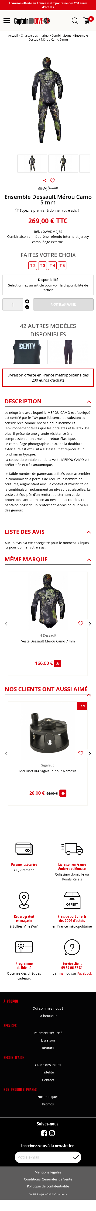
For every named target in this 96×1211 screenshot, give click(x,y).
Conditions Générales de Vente (48, 1179)
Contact (48, 1080)
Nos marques (48, 1096)
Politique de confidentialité (48, 1186)
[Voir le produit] (57, 663)
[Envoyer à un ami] (44, 180)
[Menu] (6, 20)
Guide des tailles (48, 1065)
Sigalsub (48, 765)
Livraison (48, 1040)
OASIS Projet (36, 1194)
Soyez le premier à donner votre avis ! (49, 210)
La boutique (48, 1016)
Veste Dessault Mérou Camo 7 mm (48, 641)
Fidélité (48, 1072)
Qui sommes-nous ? (48, 1008)
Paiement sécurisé (48, 1033)
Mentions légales (48, 1172)
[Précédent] (6, 623)
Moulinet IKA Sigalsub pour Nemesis (47, 771)
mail (62, 973)
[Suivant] (90, 623)
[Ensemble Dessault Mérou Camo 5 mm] (32, 163)
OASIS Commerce (56, 1194)
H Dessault (48, 635)
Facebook (84, 973)
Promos (48, 1104)
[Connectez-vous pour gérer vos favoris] (52, 180)
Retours (48, 1047)
